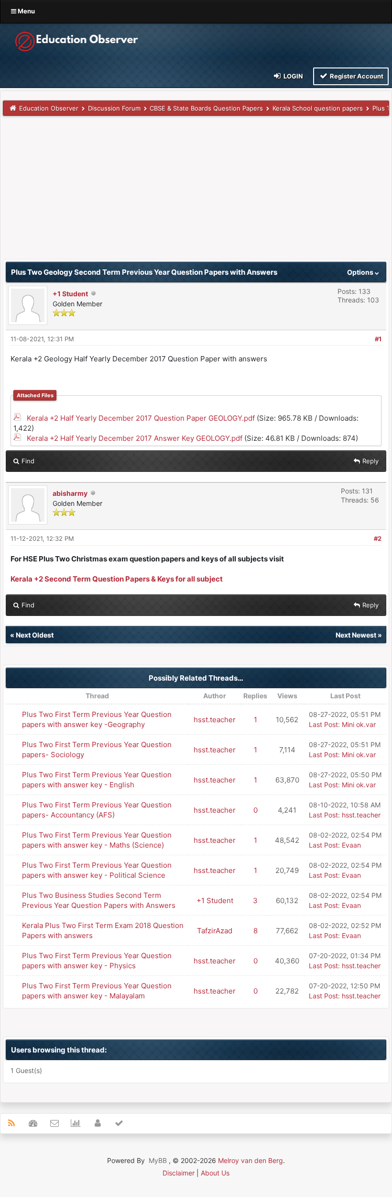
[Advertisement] (196, 192)
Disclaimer (179, 1173)
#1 (378, 339)
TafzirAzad (214, 930)
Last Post (323, 724)
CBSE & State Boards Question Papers (206, 108)
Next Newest (356, 635)
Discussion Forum (114, 108)
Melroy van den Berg (250, 1160)
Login (292, 76)
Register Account (355, 76)
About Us (215, 1173)
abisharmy (70, 493)
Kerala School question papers (317, 108)
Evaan (351, 845)
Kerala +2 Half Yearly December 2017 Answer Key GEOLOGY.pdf (134, 438)
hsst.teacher (215, 719)
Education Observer (48, 108)
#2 (377, 538)
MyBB (158, 1160)
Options (361, 272)
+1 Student (70, 294)
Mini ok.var (359, 724)
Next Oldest (35, 635)
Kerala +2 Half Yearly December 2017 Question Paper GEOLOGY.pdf (141, 418)
